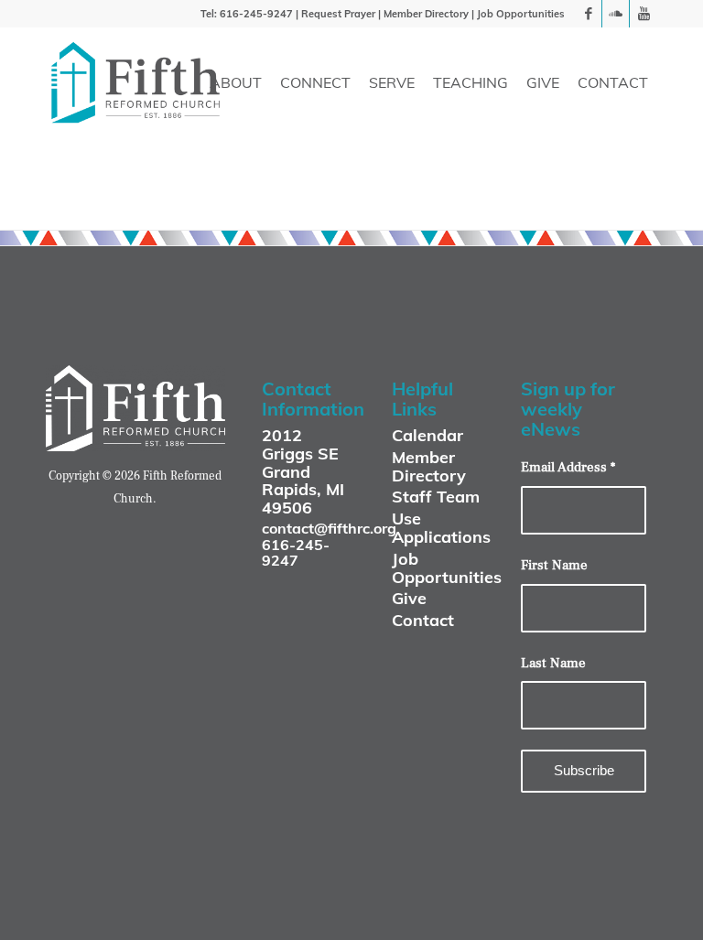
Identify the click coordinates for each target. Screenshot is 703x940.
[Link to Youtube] (643, 13)
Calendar (427, 435)
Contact (423, 620)
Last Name (553, 663)
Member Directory (426, 13)
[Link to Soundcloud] (615, 13)
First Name (554, 565)
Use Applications (441, 527)
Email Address (568, 467)
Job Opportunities (521, 13)
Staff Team (436, 496)
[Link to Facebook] (588, 13)
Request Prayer (338, 13)
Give (409, 598)
